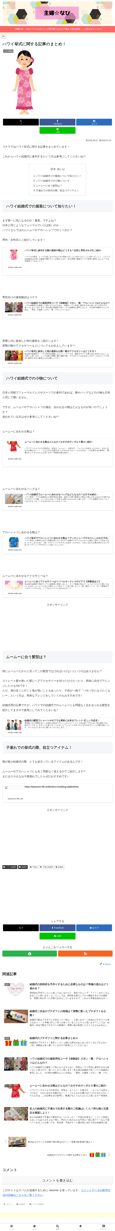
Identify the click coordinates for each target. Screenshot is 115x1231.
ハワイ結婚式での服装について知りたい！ (58, 175)
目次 (53, 169)
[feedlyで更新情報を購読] (29, 954)
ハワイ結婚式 (11, 867)
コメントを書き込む (57, 1180)
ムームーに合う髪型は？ (49, 185)
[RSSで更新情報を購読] (85, 954)
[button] (106, 714)
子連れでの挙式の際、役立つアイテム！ (57, 190)
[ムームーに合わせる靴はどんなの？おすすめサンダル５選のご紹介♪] (14, 446)
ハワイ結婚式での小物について (52, 180)
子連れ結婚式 (47, 867)
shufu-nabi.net (15, 267)
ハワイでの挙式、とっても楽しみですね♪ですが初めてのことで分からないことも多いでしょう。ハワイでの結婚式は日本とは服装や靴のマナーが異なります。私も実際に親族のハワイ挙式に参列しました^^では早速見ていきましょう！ (67, 259)
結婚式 (24, 867)
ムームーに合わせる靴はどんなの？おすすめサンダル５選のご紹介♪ (59, 442)
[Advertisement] (57, 628)
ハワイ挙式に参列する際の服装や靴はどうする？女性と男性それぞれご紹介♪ (63, 250)
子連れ (35, 867)
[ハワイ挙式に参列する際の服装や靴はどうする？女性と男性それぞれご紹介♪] (14, 255)
